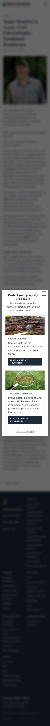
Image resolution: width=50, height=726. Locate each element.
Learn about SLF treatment (19, 361)
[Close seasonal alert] (44, 293)
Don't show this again (25, 431)
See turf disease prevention (19, 419)
